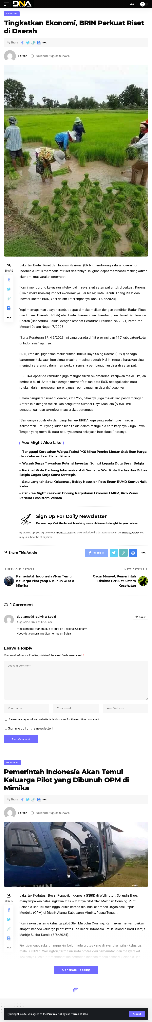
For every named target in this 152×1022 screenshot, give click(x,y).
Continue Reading (76, 970)
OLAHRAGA (12, 991)
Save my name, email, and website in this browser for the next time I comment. (54, 719)
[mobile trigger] (7, 4)
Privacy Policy (56, 1013)
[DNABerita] (22, 4)
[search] (125, 4)
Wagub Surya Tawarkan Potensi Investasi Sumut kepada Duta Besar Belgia (83, 463)
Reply (142, 617)
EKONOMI (11, 13)
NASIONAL (12, 762)
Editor (22, 56)
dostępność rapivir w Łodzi (36, 617)
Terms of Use (79, 1013)
